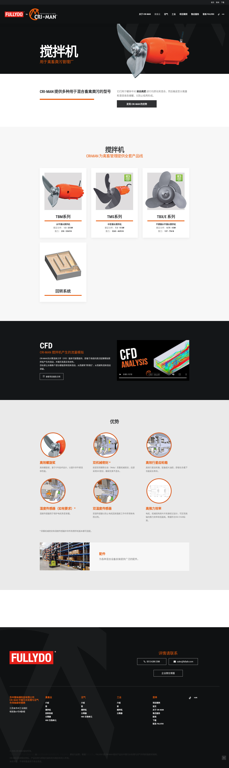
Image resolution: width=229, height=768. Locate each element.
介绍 (47, 703)
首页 (212, 2)
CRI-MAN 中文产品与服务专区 (22, 754)
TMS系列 (114, 217)
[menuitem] (213, 2)
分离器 (48, 717)
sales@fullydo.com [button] (185, 661)
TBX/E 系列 (166, 217)
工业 (174, 14)
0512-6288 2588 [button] (153, 661)
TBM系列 (63, 217)
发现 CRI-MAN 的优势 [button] (136, 104)
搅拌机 (48, 710)
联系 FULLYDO (208, 14)
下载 (222, 2)
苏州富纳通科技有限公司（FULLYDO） (53, 754)
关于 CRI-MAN (145, 14)
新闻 (217, 2)
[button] (219, 14)
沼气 (166, 14)
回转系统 (63, 291)
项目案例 (183, 14)
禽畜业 (157, 14)
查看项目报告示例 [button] (53, 377)
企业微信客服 (168, 673)
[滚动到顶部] (224, 757)
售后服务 (195, 14)
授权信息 (90, 754)
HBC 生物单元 (50, 720)
